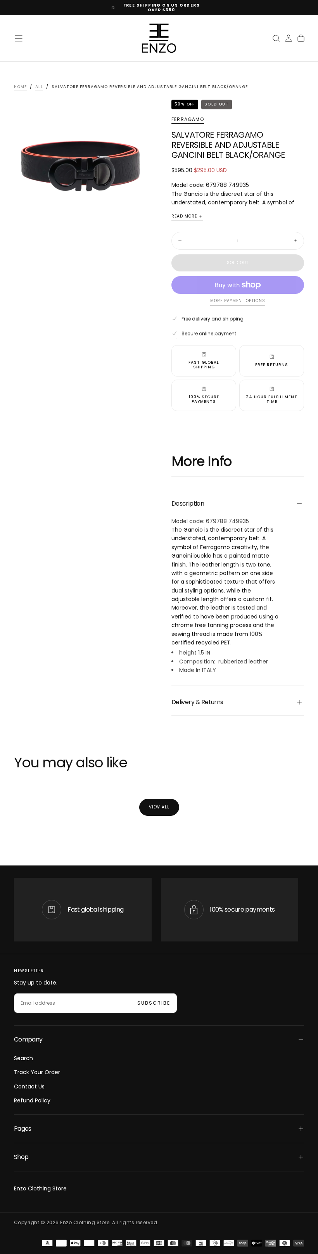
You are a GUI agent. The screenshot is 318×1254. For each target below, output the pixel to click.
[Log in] (288, 38)
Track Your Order (37, 1072)
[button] (18, 38)
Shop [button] (21, 1156)
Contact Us (29, 1086)
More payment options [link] (237, 301)
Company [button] (28, 1039)
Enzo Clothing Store (40, 1188)
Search (23, 1058)
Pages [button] (22, 1128)
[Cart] (301, 38)
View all (159, 807)
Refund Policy (32, 1100)
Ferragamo (187, 119)
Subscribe (153, 1003)
